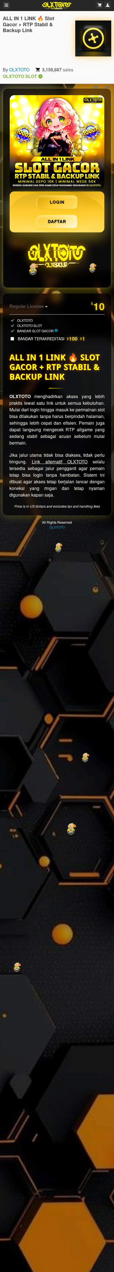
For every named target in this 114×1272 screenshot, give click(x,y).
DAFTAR (57, 221)
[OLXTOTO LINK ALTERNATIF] (57, 142)
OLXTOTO (19, 69)
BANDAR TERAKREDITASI (51, 338)
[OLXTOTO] (93, 38)
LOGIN (57, 202)
